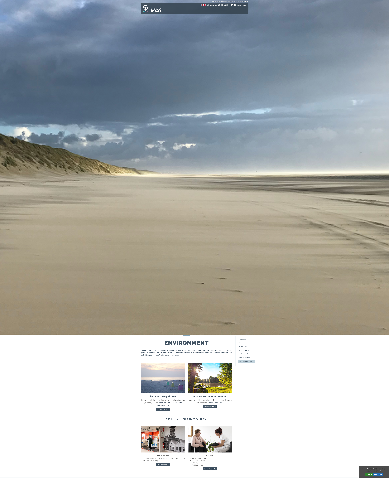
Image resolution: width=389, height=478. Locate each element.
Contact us (213, 5)
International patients (232, 1)
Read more (378, 474)
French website (241, 5)
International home (218, 1)
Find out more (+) (210, 406)
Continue (369, 474)
